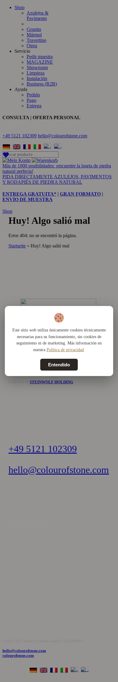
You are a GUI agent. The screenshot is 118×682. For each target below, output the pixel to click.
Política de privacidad (65, 350)
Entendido (59, 364)
